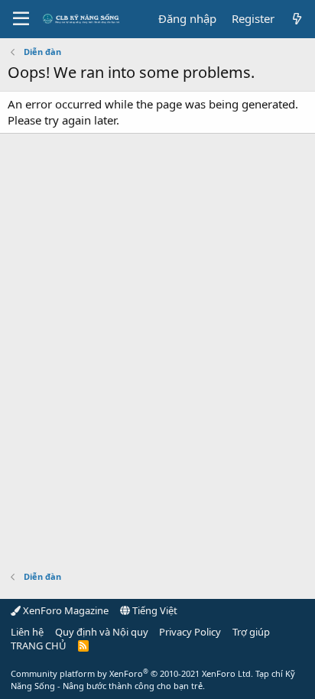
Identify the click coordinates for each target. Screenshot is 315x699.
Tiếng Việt (153, 610)
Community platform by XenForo (132, 673)
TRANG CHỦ (39, 645)
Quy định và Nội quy (101, 632)
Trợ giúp (251, 632)
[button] (21, 19)
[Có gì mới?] (297, 19)
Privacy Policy (190, 632)
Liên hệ (27, 632)
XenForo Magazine (65, 610)
